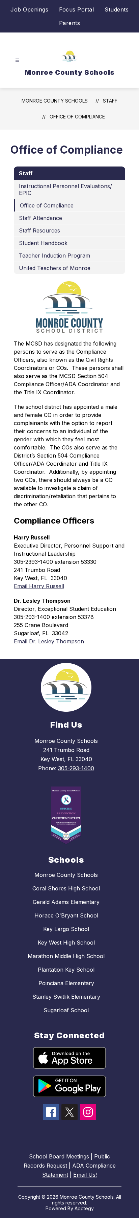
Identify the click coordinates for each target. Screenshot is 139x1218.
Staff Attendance (40, 218)
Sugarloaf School (66, 1010)
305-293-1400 (76, 768)
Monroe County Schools (55, 101)
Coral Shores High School (66, 888)
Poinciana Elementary (66, 983)
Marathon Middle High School (66, 956)
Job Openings (29, 9)
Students (117, 9)
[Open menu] (17, 60)
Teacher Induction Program (54, 255)
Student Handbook (43, 243)
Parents (69, 23)
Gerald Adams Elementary (66, 902)
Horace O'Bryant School (66, 915)
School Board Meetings (59, 1156)
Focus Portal (76, 9)
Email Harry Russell (39, 586)
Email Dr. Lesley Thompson (49, 641)
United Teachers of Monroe (54, 268)
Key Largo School (66, 929)
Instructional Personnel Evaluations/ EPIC (65, 189)
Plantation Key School (66, 969)
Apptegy (84, 1208)
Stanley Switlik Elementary (66, 996)
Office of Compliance (77, 116)
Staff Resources (39, 230)
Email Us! (85, 1174)
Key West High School (66, 942)
